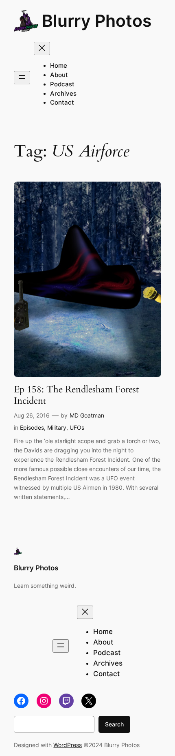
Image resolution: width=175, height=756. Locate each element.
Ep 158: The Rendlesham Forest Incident (76, 395)
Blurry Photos (97, 21)
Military (56, 427)
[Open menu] (22, 77)
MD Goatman (87, 415)
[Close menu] (42, 48)
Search (114, 724)
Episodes (32, 427)
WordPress (67, 744)
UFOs (77, 427)
